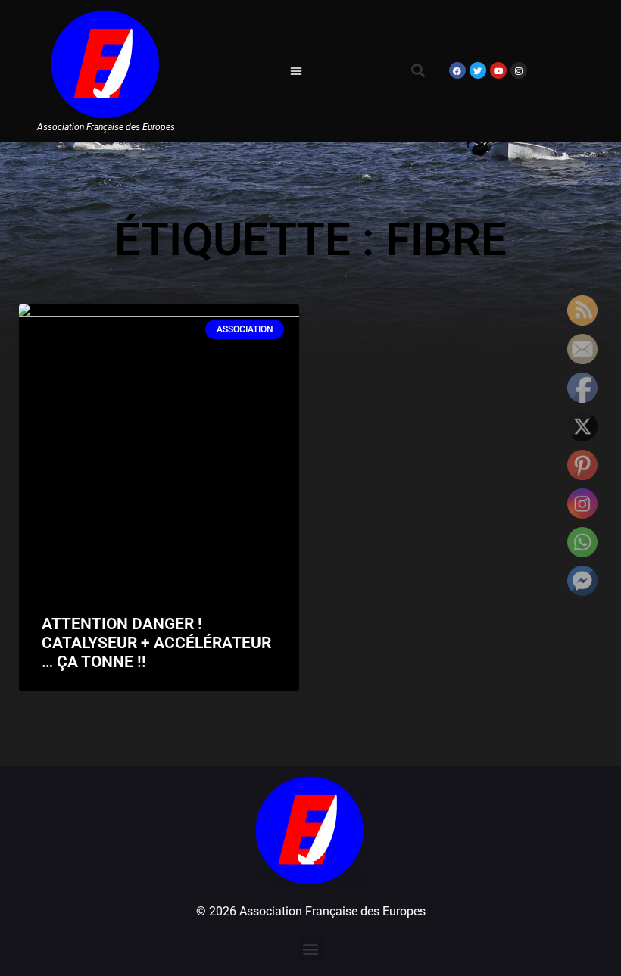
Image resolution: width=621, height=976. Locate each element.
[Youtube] (498, 70)
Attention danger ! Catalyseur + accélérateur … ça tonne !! (156, 643)
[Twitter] (478, 70)
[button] (296, 70)
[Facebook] (457, 70)
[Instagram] (518, 70)
